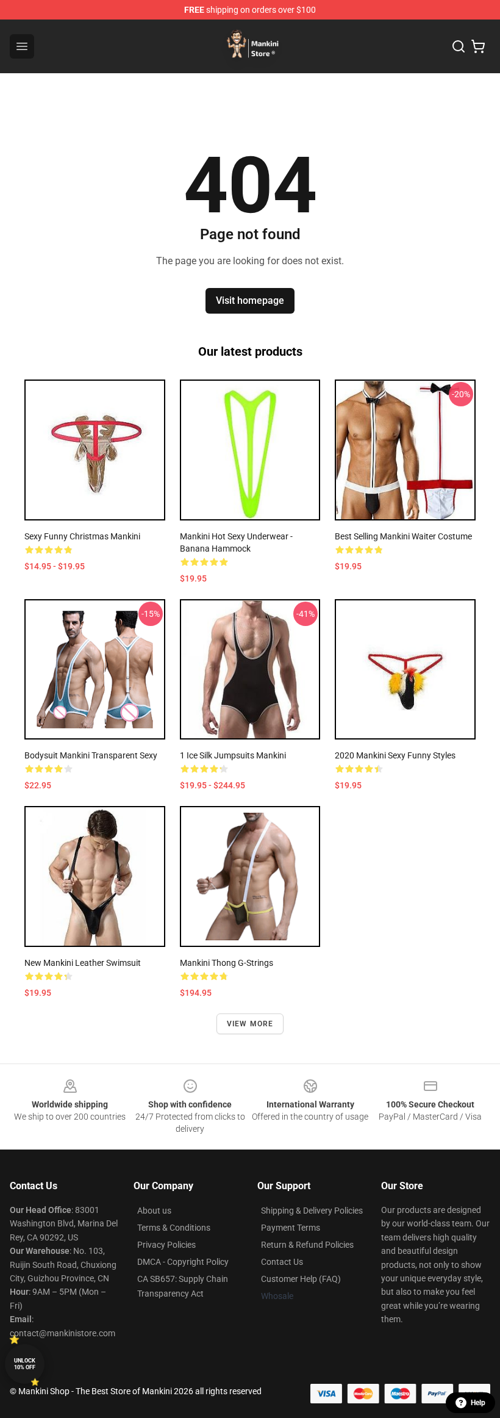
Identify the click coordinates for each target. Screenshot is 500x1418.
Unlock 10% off (24, 1364)
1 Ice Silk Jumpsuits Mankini (233, 755)
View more (250, 1024)
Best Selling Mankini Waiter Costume (403, 536)
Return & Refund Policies (307, 1245)
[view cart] (478, 46)
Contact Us (282, 1262)
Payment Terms (290, 1228)
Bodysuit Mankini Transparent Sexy (90, 755)
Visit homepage (250, 300)
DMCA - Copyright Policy (183, 1262)
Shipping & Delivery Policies (312, 1210)
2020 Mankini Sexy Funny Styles (395, 755)
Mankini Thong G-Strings (226, 963)
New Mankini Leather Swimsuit (82, 963)
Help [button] (478, 1402)
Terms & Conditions (173, 1228)
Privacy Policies (166, 1245)
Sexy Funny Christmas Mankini (82, 536)
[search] (458, 46)
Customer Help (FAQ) (301, 1279)
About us (154, 1210)
